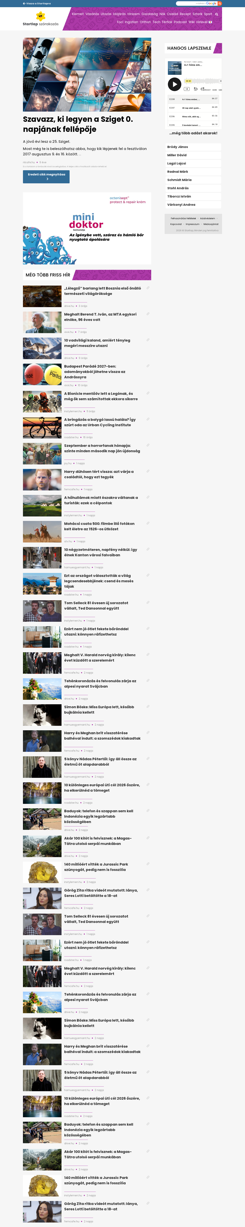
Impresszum (192, 224)
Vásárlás (92, 14)
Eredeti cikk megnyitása (46, 174)
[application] (87, 228)
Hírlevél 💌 (204, 22)
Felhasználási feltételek (183, 218)
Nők (162, 14)
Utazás (106, 14)
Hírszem (134, 14)
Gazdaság (150, 14)
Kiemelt (78, 14)
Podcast (180, 22)
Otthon (145, 22)
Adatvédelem (207, 218)
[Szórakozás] (42, 18)
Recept (185, 14)
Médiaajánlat (211, 224)
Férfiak (167, 22)
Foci (120, 22)
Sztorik (197, 14)
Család (172, 14)
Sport (208, 14)
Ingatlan (131, 22)
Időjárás (119, 14)
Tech (156, 22)
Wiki (192, 22)
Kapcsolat (176, 224)
